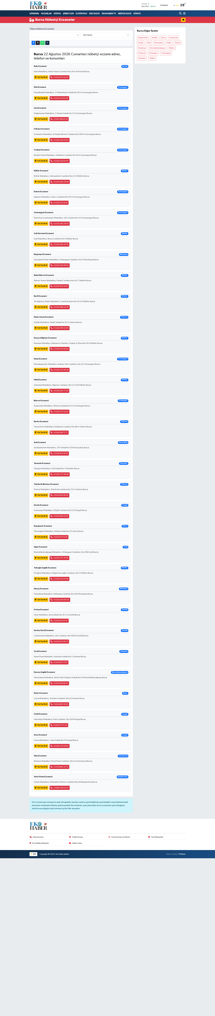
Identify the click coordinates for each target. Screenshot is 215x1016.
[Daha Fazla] (47, 43)
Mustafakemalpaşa (157, 48)
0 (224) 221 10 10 (60, 203)
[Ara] (180, 13)
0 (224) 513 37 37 (61, 621)
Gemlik (154, 38)
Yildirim (152, 58)
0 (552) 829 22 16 (61, 516)
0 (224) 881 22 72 (61, 767)
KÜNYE (137, 13)
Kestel (177, 43)
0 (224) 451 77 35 (61, 391)
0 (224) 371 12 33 (60, 537)
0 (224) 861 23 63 (61, 704)
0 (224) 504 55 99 (61, 182)
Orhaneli (141, 53)
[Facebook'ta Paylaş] (33, 43)
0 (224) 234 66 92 (61, 265)
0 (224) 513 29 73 (61, 641)
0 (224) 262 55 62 (61, 224)
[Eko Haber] (38, 5)
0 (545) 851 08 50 (61, 495)
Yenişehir (142, 58)
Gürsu (163, 38)
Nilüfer (171, 48)
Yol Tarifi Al (42, 77)
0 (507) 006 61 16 (61, 119)
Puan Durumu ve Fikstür (120, 837)
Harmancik (173, 38)
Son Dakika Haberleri (40, 843)
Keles (169, 43)
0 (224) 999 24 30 (61, 307)
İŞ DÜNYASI (81, 13)
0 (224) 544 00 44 (61, 600)
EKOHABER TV (109, 13)
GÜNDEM (34, 13)
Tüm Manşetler (157, 837)
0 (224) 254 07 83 (61, 140)
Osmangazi (166, 53)
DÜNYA (57, 13)
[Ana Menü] (184, 13)
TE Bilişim (182, 854)
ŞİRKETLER (68, 13)
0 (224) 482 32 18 (61, 244)
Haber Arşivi (77, 843)
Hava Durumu (38, 837)
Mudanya (142, 48)
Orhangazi (153, 53)
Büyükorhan (143, 38)
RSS (34, 854)
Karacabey (159, 43)
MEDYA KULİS (124, 13)
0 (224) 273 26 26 (61, 370)
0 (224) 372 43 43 (61, 77)
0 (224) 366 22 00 (61, 328)
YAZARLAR (46, 13)
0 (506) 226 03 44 (61, 788)
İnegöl (140, 43)
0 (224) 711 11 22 (60, 725)
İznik (149, 43)
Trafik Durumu (77, 837)
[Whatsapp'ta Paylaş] (42, 43)
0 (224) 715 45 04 (61, 746)
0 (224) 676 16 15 (61, 453)
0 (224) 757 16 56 (61, 558)
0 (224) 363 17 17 (61, 432)
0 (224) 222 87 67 (61, 161)
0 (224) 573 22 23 (61, 412)
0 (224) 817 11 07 (60, 662)
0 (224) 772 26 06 (61, 474)
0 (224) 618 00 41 (61, 683)
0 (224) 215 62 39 (61, 98)
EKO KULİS (94, 13)
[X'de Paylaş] (38, 43)
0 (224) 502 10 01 (61, 286)
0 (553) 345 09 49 (61, 349)
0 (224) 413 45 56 (61, 579)
